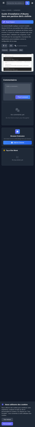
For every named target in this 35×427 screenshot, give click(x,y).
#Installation (13, 50)
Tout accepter (7, 424)
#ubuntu (4, 50)
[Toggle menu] (3, 3)
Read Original (10, 22)
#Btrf (20, 50)
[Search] (27, 3)
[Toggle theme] (32, 3)
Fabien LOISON (6, 10)
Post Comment (23, 97)
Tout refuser (7, 419)
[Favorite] (11, 45)
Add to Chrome (19, 142)
